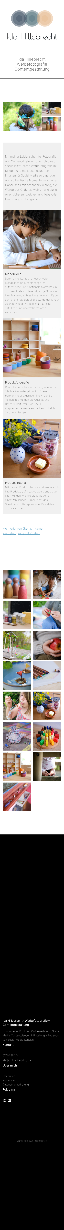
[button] (22, 116)
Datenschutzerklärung (16, 1084)
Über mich (9, 1076)
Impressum (9, 1080)
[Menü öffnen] (32, 93)
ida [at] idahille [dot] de (17, 1060)
